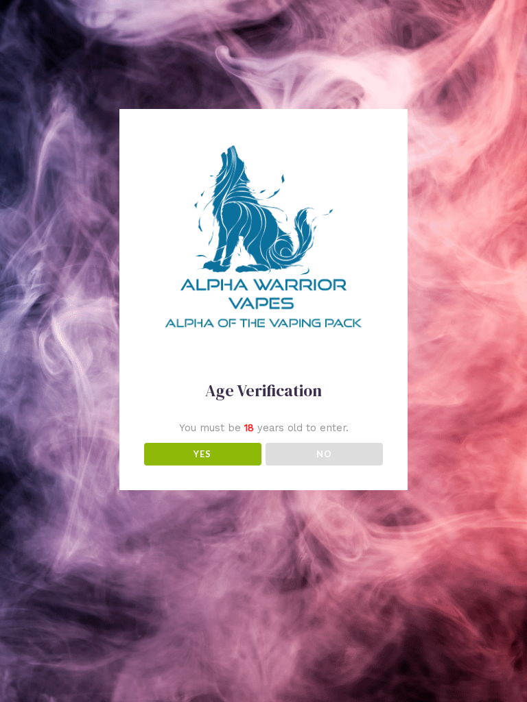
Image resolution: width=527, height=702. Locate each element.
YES (202, 453)
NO (324, 453)
